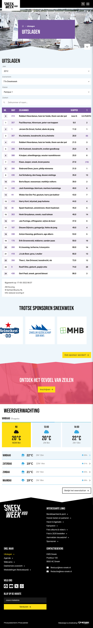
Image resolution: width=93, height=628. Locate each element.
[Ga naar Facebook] (6, 586)
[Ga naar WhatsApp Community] (22, 586)
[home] (11, 5)
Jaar (4, 66)
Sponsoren (51, 541)
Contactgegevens (54, 548)
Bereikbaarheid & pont (56, 514)
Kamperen (50, 526)
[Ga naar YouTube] (11, 586)
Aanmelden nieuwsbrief (56, 537)
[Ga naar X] (16, 586)
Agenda (7, 558)
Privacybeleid (23, 623)
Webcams (8, 562)
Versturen (23, 607)
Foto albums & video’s (55, 529)
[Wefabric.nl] (83, 623)
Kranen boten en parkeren (57, 518)
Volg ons (8, 580)
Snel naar (9, 548)
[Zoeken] (83, 4)
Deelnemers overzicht (13, 566)
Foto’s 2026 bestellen (55, 533)
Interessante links (55, 508)
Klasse (5, 87)
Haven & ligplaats (53, 522)
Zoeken (5, 98)
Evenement (6, 77)
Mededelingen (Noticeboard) (16, 569)
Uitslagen (8, 554)
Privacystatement (10, 623)
